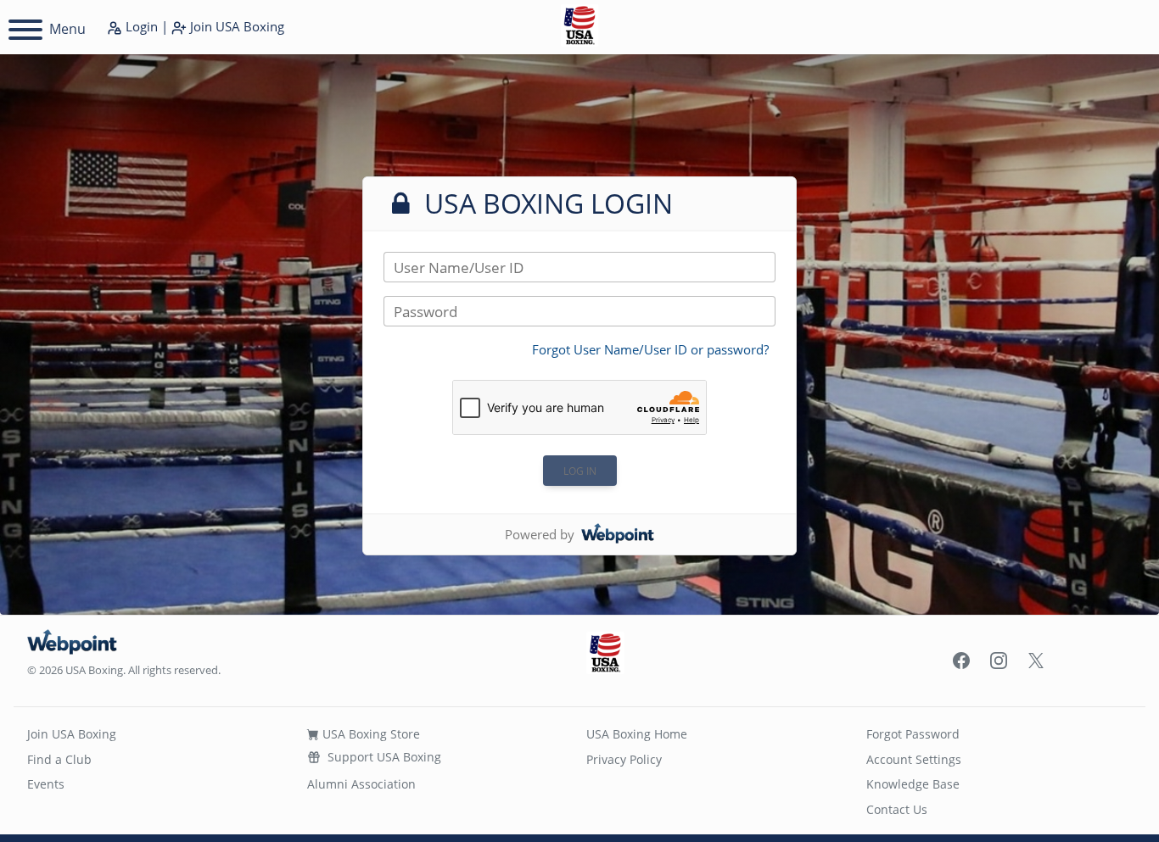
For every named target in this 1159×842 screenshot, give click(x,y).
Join (235, 26)
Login (140, 26)
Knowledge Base (913, 784)
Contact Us (896, 809)
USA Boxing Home (636, 734)
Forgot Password (913, 734)
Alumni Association (361, 784)
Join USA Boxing (71, 734)
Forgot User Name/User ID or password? (650, 349)
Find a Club (59, 759)
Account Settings (913, 759)
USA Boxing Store (369, 734)
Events (45, 784)
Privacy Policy (624, 759)
